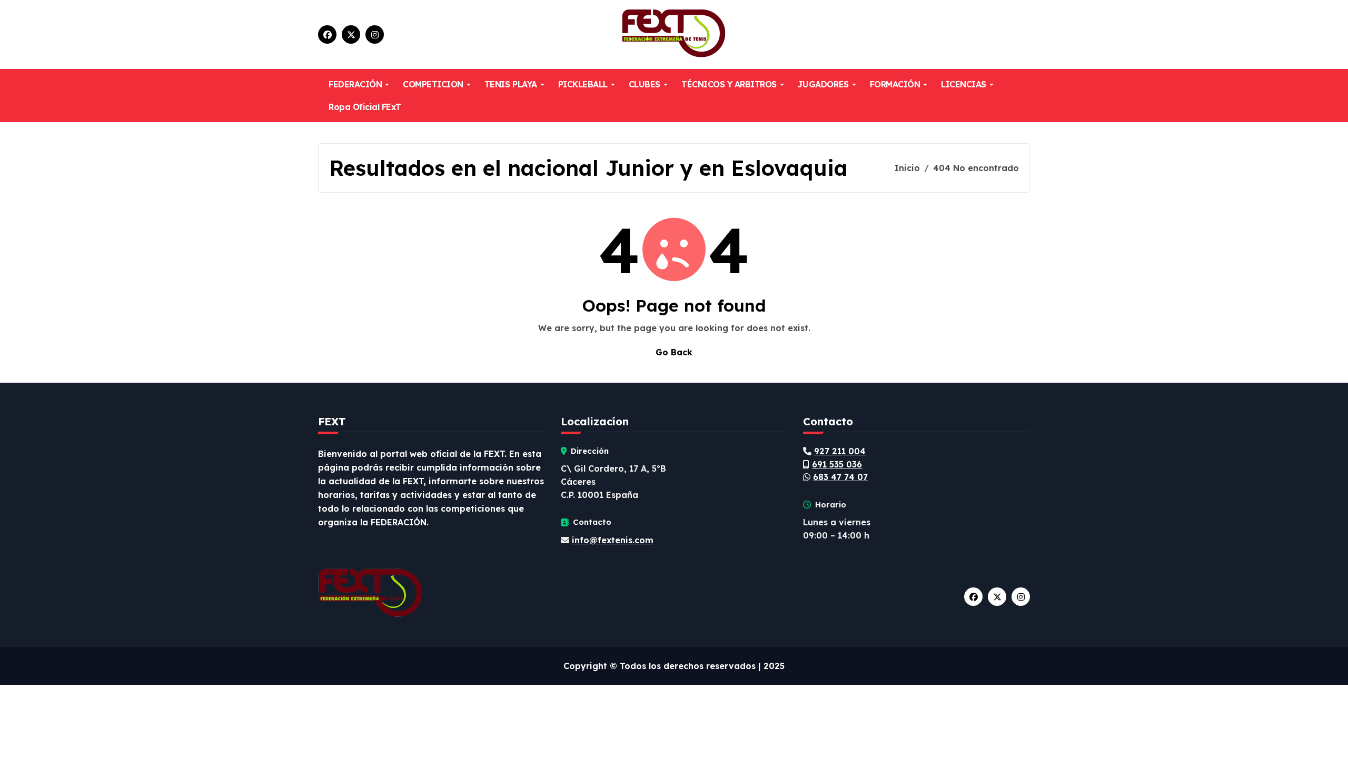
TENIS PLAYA (510, 84)
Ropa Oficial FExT (365, 107)
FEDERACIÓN (355, 84)
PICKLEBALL (583, 84)
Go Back (674, 352)
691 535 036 (837, 464)
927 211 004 (840, 451)
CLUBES (644, 84)
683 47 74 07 (840, 477)
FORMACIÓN (895, 84)
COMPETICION (433, 84)
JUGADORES (823, 84)
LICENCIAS (963, 84)
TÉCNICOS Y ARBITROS (729, 84)
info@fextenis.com (612, 540)
